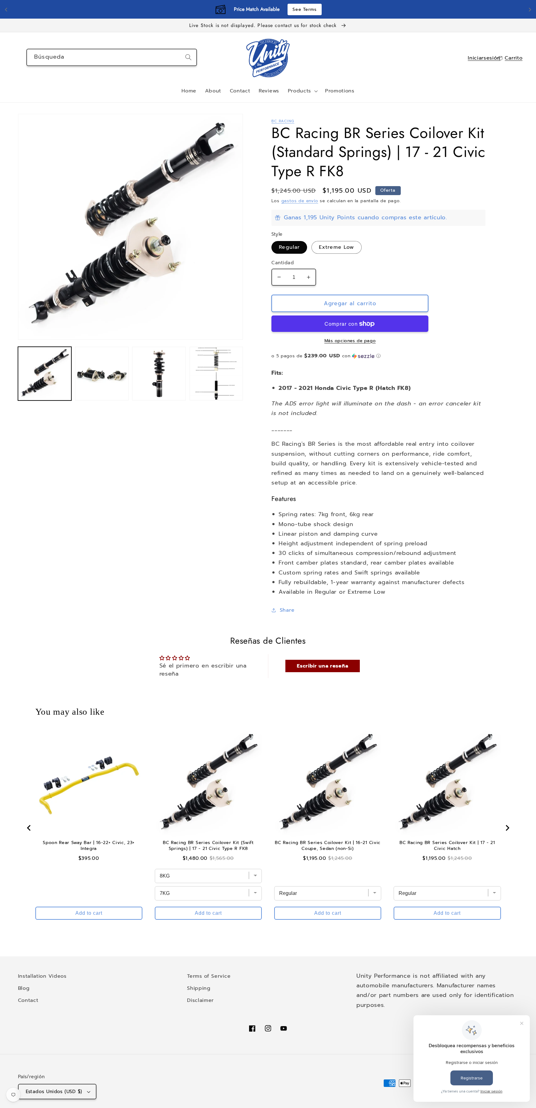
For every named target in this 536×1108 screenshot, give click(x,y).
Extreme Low (336, 247)
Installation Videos (42, 976)
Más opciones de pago (350, 341)
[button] (302, 91)
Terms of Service (208, 976)
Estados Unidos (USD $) (54, 1091)
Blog (24, 988)
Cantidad (282, 263)
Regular (289, 247)
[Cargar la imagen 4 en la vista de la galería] (216, 373)
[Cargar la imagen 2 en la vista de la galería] (102, 373)
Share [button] (287, 610)
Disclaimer (200, 1000)
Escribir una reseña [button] (322, 666)
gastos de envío (299, 201)
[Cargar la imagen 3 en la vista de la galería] (159, 373)
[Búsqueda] (188, 57)
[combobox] (111, 57)
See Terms (304, 9)
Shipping (199, 988)
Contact (28, 1000)
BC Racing (282, 121)
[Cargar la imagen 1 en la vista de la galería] (45, 373)
